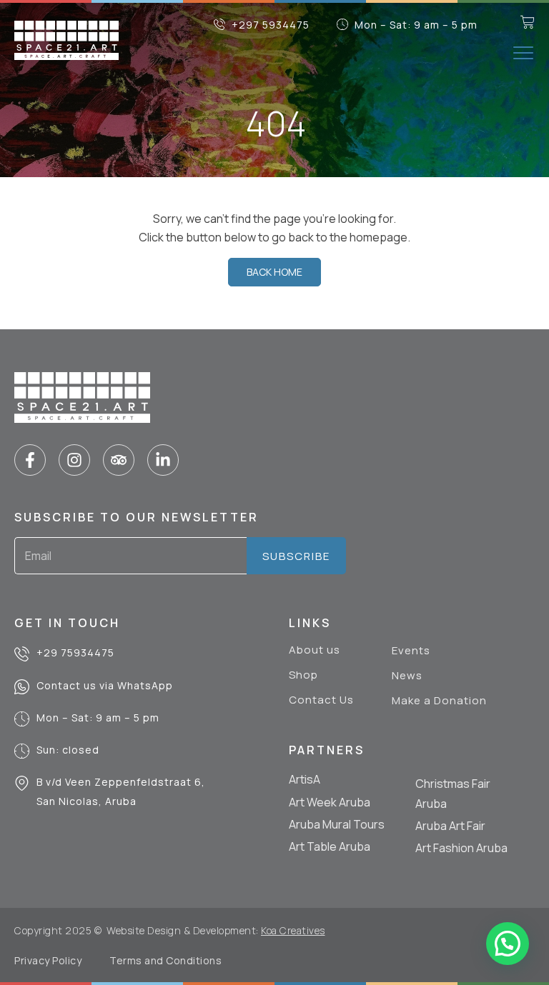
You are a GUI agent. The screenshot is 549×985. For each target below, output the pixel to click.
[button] (523, 52)
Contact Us (321, 700)
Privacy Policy (47, 960)
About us (314, 650)
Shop (303, 675)
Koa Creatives (293, 930)
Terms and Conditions (165, 960)
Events (411, 651)
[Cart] (527, 22)
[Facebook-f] (30, 460)
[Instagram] (74, 460)
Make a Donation (439, 701)
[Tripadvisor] (118, 460)
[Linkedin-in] (163, 460)
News (407, 676)
